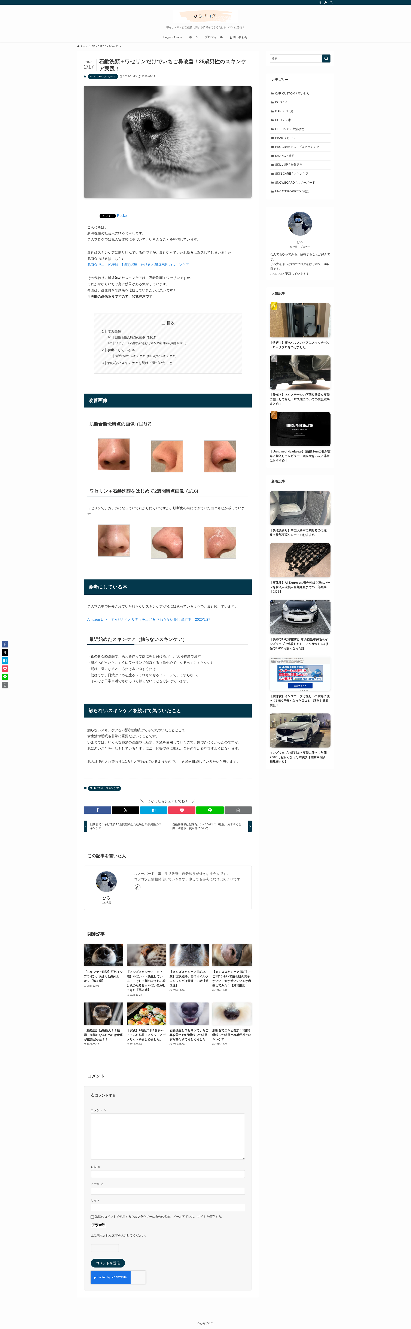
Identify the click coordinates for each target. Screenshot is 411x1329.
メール (97, 1183)
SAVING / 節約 (285, 155)
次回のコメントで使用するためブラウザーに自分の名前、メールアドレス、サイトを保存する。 (159, 1216)
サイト (95, 1200)
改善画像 (114, 331)
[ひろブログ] (205, 16)
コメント (99, 1110)
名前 (96, 1167)
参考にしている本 (121, 350)
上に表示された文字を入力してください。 (119, 1235)
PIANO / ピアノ (285, 138)
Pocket (122, 215)
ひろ (106, 898)
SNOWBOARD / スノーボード (295, 182)
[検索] (331, 2)
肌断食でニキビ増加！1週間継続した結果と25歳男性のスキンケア (138, 265)
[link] (137, 887)
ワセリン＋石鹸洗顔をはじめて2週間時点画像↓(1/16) (150, 343)
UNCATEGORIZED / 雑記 (292, 191)
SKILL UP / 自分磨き (288, 164)
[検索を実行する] (326, 58)
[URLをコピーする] (238, 810)
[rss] (325, 2)
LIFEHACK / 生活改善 (289, 129)
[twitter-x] (320, 2)
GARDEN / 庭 (284, 111)
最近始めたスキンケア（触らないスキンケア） (146, 356)
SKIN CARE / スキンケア (103, 76)
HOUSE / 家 (283, 120)
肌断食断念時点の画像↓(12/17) (135, 337)
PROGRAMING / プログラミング (297, 146)
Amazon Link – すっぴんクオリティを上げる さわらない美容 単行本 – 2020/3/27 (148, 619)
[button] (97, 810)
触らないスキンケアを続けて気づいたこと (140, 363)
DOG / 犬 (281, 102)
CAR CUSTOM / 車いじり (292, 93)
